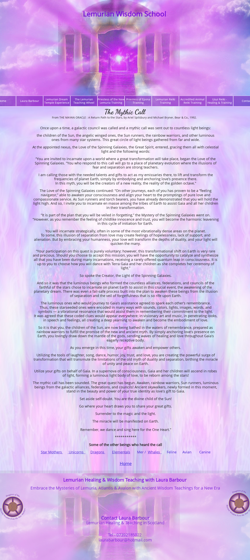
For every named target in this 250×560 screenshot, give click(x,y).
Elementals (121, 452)
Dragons (97, 452)
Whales (155, 452)
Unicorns (77, 452)
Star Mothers (52, 452)
